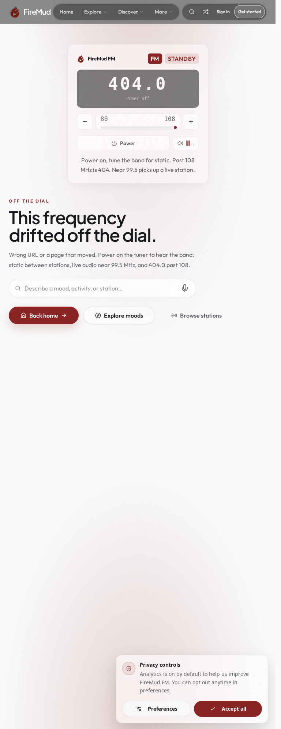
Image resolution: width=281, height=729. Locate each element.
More (161, 11)
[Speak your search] (185, 288)
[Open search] (191, 11)
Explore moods (123, 315)
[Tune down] (85, 122)
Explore (92, 11)
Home (66, 11)
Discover (128, 11)
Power (127, 143)
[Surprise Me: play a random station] (205, 11)
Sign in (223, 11)
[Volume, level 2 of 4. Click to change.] (186, 143)
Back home (43, 315)
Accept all (234, 708)
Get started (249, 11)
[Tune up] (191, 122)
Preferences (162, 708)
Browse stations (201, 315)
